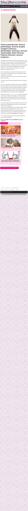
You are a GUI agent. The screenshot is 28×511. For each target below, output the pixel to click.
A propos (3, 187)
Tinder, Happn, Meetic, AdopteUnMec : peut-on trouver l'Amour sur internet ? (10, 161)
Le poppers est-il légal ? (7, 147)
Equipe (2, 189)
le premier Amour (14, 94)
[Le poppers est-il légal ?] (11, 144)
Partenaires (12, 189)
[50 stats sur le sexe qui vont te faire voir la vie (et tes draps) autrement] (11, 131)
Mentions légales (15, 187)
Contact (6, 189)
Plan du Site (8, 187)
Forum (17, 189)
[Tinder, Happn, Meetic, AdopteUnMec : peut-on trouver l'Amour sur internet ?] (11, 157)
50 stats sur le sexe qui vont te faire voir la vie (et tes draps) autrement (10, 135)
